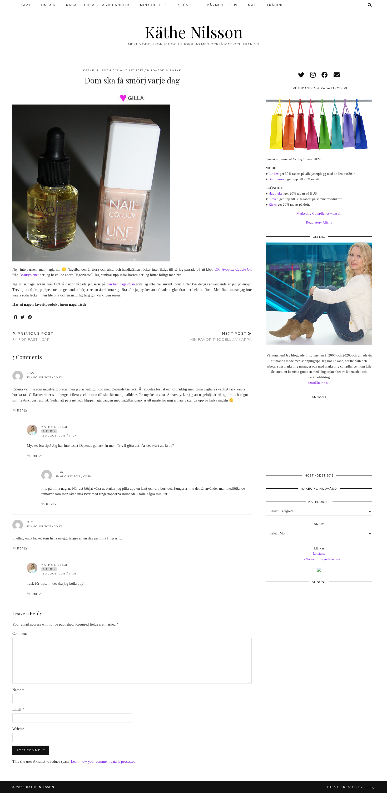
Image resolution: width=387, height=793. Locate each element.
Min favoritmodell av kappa (221, 336)
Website (18, 729)
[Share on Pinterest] (30, 317)
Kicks (273, 204)
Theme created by (351, 787)
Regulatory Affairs (319, 222)
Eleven (274, 199)
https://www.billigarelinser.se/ (319, 559)
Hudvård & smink (164, 70)
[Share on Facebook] (15, 317)
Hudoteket (276, 193)
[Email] (337, 75)
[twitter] (301, 75)
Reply (22, 410)
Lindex (274, 174)
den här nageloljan (121, 284)
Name (18, 690)
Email (18, 709)
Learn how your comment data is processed (103, 762)
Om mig (48, 5)
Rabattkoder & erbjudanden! (98, 5)
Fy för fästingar (32, 336)
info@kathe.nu (319, 383)
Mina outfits (154, 5)
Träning (275, 5)
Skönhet (187, 5)
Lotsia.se (319, 554)
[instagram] (313, 75)
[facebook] (324, 75)
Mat (252, 5)
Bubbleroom (277, 179)
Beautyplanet (29, 275)
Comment (19, 634)
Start (24, 5)
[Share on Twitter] (23, 317)
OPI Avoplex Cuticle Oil (233, 269)
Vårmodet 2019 (222, 5)
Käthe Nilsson (194, 31)
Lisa (30, 373)
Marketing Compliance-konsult (318, 213)
